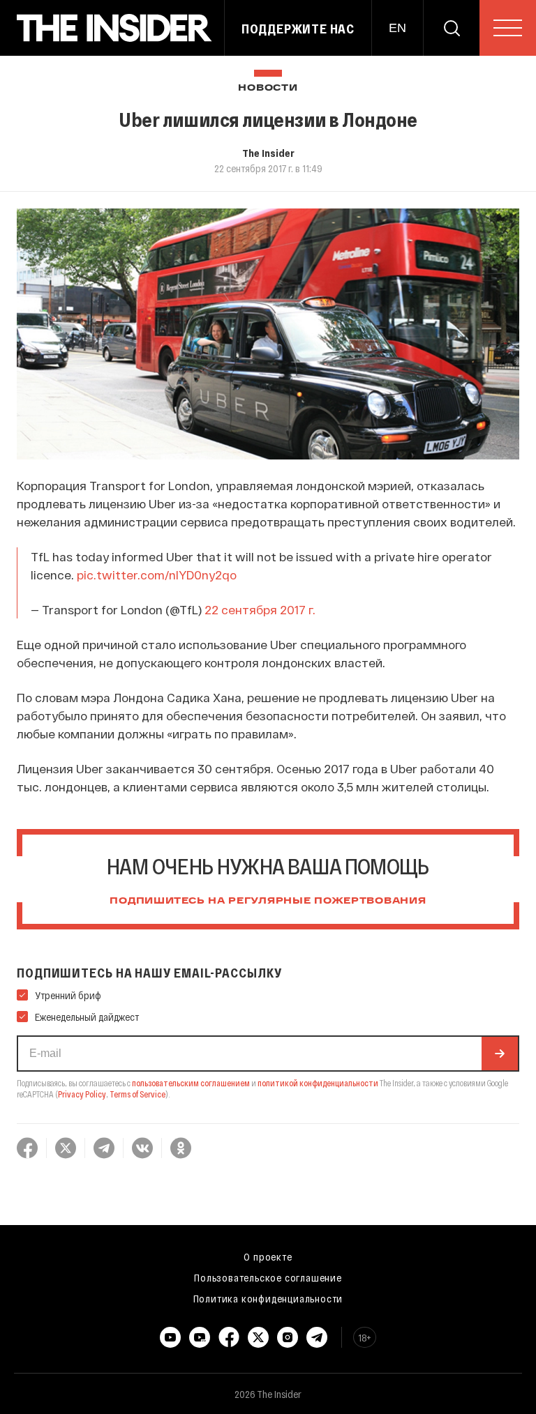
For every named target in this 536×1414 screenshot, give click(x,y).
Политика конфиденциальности (268, 1298)
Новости (267, 88)
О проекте (268, 1256)
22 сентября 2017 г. (259, 609)
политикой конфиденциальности (318, 1083)
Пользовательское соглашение (268, 1277)
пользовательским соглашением (191, 1083)
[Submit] (500, 1053)
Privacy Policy (82, 1094)
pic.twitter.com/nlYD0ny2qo (157, 574)
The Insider (268, 152)
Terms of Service (137, 1094)
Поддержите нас (298, 28)
